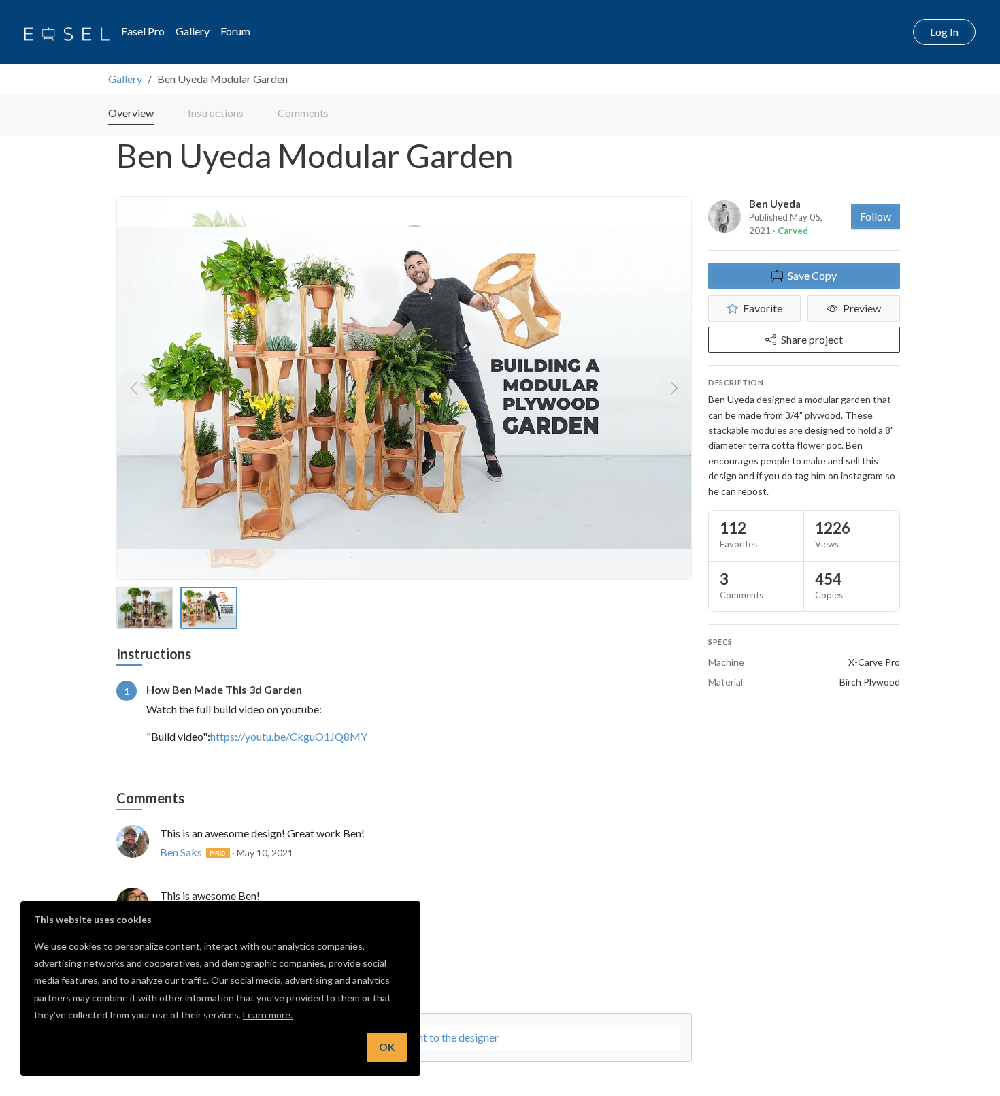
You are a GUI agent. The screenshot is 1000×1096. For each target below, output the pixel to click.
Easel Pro (143, 31)
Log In (944, 31)
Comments (303, 112)
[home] (67, 32)
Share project (812, 339)
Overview (131, 112)
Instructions (216, 112)
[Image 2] (208, 608)
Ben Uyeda (775, 203)
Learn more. (268, 1014)
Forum (235, 31)
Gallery (193, 31)
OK (387, 1047)
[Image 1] (144, 608)
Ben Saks (181, 851)
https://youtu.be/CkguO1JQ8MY (288, 736)
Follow (875, 216)
